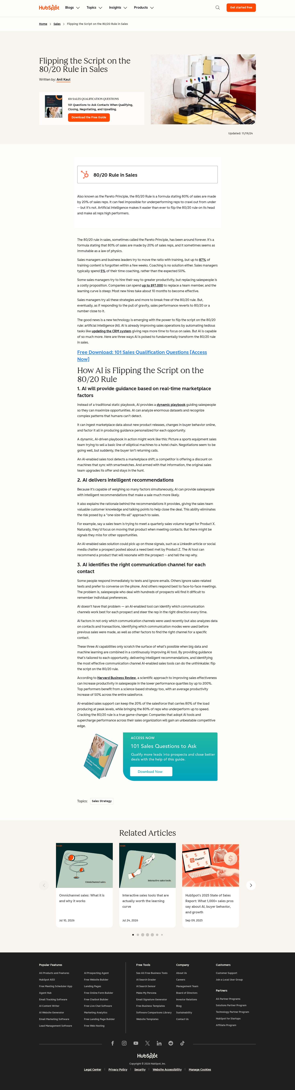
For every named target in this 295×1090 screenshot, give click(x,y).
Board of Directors (186, 993)
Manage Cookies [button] (200, 1069)
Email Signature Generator (151, 999)
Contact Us (182, 1019)
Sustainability (184, 1012)
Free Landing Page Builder (99, 1019)
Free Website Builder (96, 979)
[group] (84, 885)
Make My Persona (146, 993)
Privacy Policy (118, 1069)
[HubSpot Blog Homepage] (49, 7)
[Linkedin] (159, 1044)
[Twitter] (147, 1044)
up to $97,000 (152, 285)
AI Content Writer (49, 1006)
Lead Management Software (55, 1025)
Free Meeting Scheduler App (55, 986)
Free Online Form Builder (98, 993)
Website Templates (147, 1019)
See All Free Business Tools (152, 973)
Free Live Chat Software (98, 1006)
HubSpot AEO (47, 979)
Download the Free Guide (89, 117)
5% (103, 271)
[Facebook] (112, 1044)
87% (202, 260)
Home (43, 24)
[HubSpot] (147, 1056)
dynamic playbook (171, 405)
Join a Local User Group (229, 979)
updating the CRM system (111, 331)
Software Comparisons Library (154, 1012)
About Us (181, 973)
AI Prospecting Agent (96, 973)
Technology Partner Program (232, 1012)
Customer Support (226, 973)
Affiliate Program (226, 1025)
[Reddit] (170, 1044)
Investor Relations (186, 999)
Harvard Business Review (116, 678)
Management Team (187, 986)
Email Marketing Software (54, 1019)
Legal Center (92, 1069)
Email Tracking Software (53, 999)
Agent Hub (45, 993)
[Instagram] (124, 1044)
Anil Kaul (63, 79)
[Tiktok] (182, 1044)
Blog (179, 1006)
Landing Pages (92, 986)
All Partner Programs (228, 999)
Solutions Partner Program (231, 1005)
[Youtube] (135, 1044)
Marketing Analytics (95, 1012)
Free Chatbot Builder (96, 999)
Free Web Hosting (94, 1025)
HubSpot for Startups (228, 1018)
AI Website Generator (51, 1012)
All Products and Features (54, 973)
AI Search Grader (146, 979)
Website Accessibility (167, 1069)
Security (139, 1069)
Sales (57, 24)
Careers (180, 979)
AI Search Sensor (146, 986)
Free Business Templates (150, 1006)
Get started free (241, 7)
